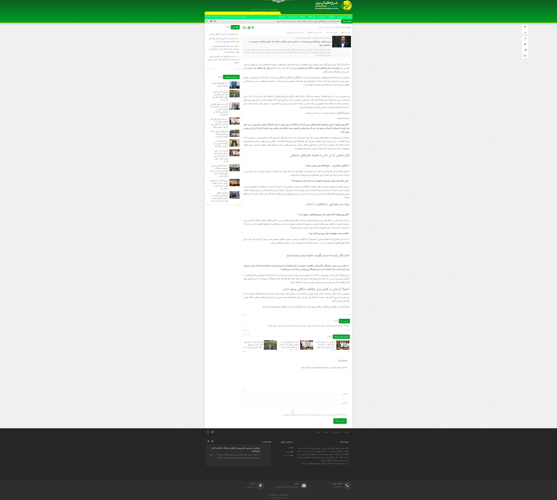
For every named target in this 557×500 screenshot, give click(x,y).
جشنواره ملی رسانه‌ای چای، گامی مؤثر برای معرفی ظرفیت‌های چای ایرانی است (252, 345)
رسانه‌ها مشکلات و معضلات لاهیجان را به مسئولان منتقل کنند (220, 144)
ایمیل (343, 403)
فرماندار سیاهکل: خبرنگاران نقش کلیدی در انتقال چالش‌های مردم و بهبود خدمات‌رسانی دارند (219, 197)
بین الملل (311, 17)
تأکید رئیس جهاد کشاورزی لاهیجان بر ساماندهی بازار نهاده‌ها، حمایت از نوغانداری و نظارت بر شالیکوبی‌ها (224, 49)
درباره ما (282, 17)
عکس (326, 432)
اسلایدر (327, 27)
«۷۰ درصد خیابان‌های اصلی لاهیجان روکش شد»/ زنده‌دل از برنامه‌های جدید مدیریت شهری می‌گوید (289, 346)
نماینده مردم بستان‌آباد (286, 325)
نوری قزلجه (272, 325)
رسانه (302, 17)
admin (310, 32)
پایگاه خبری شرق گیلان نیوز (331, 325)
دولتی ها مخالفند (263, 68)
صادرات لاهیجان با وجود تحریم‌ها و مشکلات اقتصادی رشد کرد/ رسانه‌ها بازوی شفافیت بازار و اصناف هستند (219, 171)
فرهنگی (331, 17)
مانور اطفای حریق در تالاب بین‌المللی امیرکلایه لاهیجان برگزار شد (219, 134)
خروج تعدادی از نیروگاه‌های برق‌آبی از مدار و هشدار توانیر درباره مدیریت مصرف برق (308, 21)
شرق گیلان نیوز (325, 64)
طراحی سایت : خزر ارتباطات (279, 497)
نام (344, 393)
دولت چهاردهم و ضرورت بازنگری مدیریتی (223, 34)
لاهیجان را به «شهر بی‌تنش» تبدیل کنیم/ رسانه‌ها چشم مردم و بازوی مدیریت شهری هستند (325, 346)
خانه (289, 447)
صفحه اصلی (336, 27)
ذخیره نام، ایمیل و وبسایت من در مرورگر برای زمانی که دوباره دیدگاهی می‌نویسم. (315, 414)
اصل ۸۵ (346, 325)
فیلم (318, 432)
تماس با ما (293, 17)
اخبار (349, 17)
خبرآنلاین (281, 77)
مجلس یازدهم (301, 325)
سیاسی (341, 17)
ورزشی (322, 17)
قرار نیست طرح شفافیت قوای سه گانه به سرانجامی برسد (316, 68)
